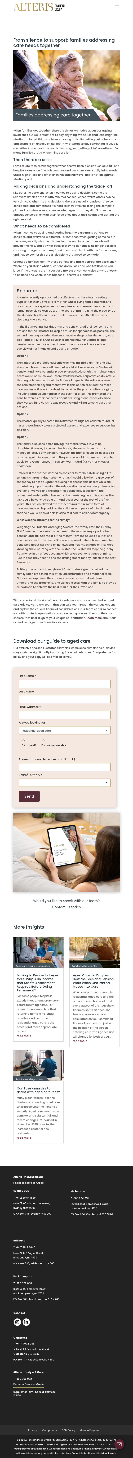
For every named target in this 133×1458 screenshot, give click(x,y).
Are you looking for (32, 723)
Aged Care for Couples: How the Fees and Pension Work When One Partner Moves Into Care (93, 981)
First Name (27, 676)
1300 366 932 (24, 1379)
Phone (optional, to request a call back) (47, 759)
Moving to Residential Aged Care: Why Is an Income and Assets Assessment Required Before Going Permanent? (38, 982)
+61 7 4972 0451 (25, 1343)
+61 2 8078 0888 (26, 1197)
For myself (28, 745)
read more (24, 1036)
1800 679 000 (24, 1283)
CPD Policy (68, 1430)
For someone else (53, 745)
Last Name (26, 692)
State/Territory (30, 775)
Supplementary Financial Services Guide (34, 1393)
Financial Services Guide (28, 1183)
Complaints (49, 1430)
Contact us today (66, 907)
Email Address (30, 707)
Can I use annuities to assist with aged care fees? (38, 1090)
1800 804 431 (81, 1198)
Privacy (33, 1430)
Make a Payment (90, 1430)
